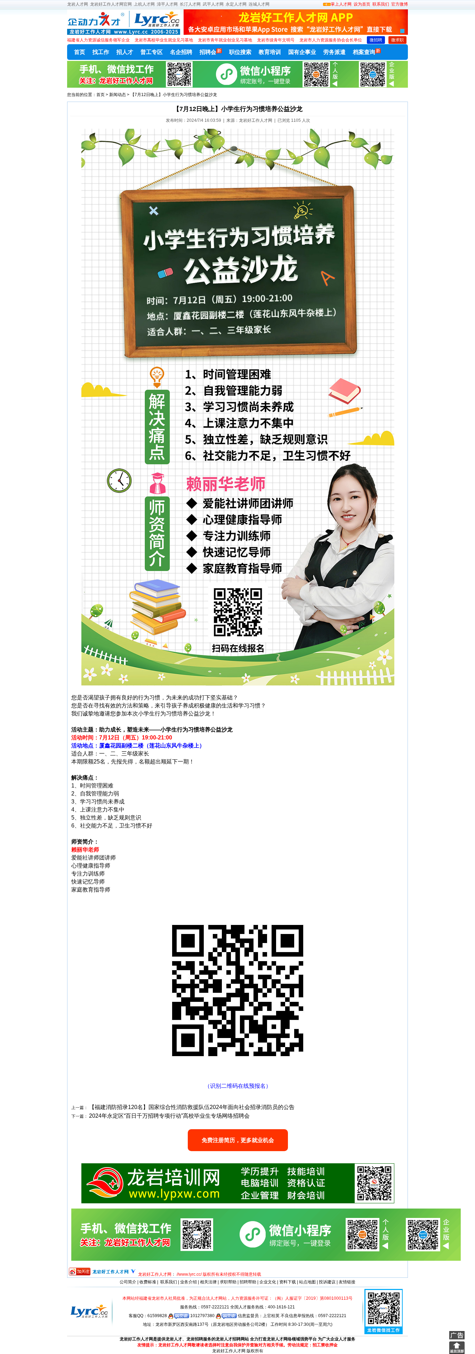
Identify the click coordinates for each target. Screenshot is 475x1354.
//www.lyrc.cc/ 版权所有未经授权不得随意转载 (219, 1274)
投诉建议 (327, 1282)
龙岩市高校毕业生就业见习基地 (164, 40)
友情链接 (347, 1282)
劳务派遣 (334, 52)
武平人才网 (213, 4)
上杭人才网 (144, 4)
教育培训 (270, 52)
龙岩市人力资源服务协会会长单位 (330, 40)
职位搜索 (240, 52)
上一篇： (79, 1107)
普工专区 (151, 52)
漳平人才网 (167, 4)
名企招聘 (181, 52)
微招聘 (376, 40)
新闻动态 (117, 94)
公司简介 (128, 1282)
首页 (79, 52)
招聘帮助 (248, 1282)
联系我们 (380, 4)
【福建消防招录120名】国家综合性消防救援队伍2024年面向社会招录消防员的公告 (192, 1107)
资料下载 (287, 1282)
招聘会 (208, 52)
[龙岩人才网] (123, 33)
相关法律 (208, 1282)
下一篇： (79, 1116)
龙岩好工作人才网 (154, 1274)
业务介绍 (188, 1282)
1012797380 (203, 1315)
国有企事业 (302, 52)
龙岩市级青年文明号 (276, 40)
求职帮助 (228, 1282)
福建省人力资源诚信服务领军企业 (98, 40)
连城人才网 (259, 4)
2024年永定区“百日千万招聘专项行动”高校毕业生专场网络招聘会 (169, 1116)
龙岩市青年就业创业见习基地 (225, 40)
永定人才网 (236, 4)
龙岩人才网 (77, 4)
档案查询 (364, 52)
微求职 (397, 40)
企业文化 (267, 1282)
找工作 (100, 52)
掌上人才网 (341, 4)
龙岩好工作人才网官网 (111, 4)
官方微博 (399, 4)
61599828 (157, 1315)
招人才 (124, 52)
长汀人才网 (190, 4)
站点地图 (307, 1282)
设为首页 (362, 4)
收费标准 (147, 1282)
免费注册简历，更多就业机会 (238, 1140)
